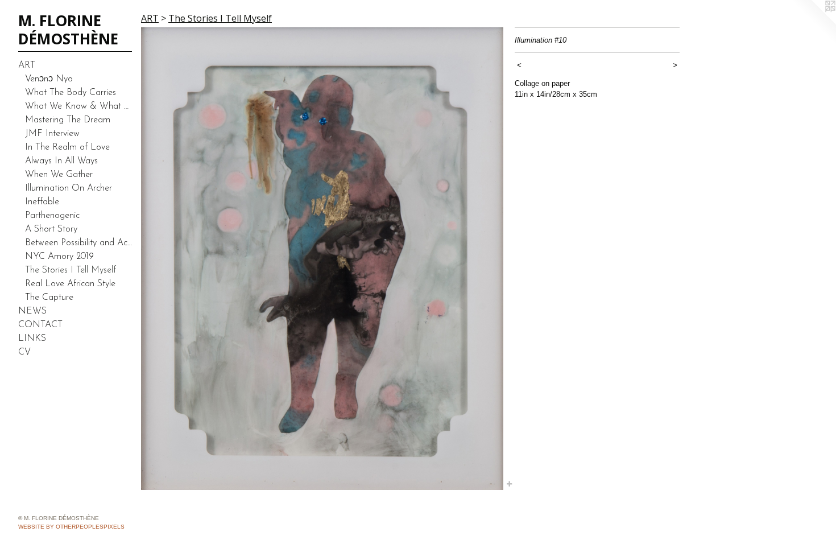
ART (26, 65)
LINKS (32, 338)
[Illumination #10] (322, 258)
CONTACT (40, 324)
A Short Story (51, 229)
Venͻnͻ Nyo (49, 79)
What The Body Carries (70, 92)
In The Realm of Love (67, 147)
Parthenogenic (52, 215)
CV (24, 352)
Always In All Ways (61, 161)
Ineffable (42, 202)
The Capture (49, 297)
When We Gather (59, 174)
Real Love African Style (70, 284)
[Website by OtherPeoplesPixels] (813, 23)
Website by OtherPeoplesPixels (71, 527)
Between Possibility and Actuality (78, 243)
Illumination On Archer (68, 188)
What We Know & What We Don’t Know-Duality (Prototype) (78, 106)
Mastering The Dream (67, 120)
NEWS (32, 311)
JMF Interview (52, 133)
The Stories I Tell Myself (70, 270)
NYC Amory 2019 (59, 256)
